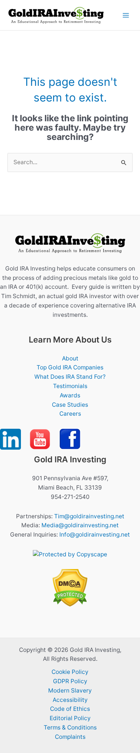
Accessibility (70, 699)
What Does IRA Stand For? (70, 376)
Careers (70, 413)
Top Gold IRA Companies (70, 367)
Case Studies (70, 404)
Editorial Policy (70, 718)
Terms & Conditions (70, 727)
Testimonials (70, 386)
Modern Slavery (70, 690)
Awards (70, 395)
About (70, 358)
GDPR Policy (70, 681)
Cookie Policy (70, 671)
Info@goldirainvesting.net (94, 534)
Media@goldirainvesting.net (80, 525)
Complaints (70, 736)
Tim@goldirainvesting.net (89, 516)
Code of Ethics (70, 708)
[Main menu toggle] (126, 15)
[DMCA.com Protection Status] (70, 587)
